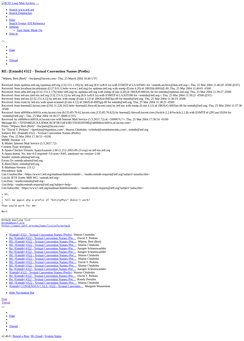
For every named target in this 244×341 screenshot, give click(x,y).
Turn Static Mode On (29, 30)
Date (12, 50)
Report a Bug (21, 336)
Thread (13, 60)
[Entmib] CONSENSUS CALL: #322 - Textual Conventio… (46, 286)
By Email (37, 336)
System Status (53, 336)
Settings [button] (14, 26)
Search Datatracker (20, 13)
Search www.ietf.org (21, 9)
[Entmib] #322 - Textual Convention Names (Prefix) (40, 234)
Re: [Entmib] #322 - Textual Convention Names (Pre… (42, 238)
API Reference (36, 23)
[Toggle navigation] (37, 4)
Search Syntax (17, 23)
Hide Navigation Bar (21, 292)
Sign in (13, 33)
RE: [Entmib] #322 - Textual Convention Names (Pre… (42, 241)
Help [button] (12, 20)
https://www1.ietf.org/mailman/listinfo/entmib (36, 225)
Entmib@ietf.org (13, 222)
